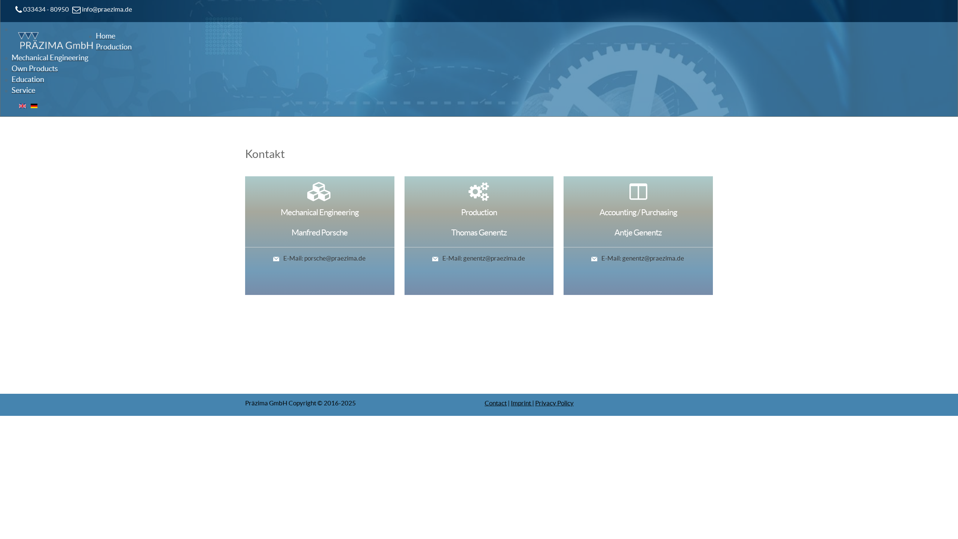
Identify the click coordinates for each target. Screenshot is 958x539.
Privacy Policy (554, 402)
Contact (496, 402)
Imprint (521, 402)
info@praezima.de (106, 9)
